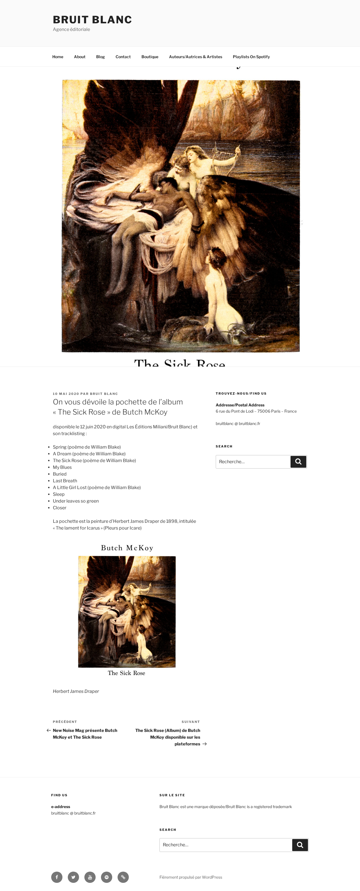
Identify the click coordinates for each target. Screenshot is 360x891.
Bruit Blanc (92, 19)
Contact (123, 56)
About (80, 56)
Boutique (149, 56)
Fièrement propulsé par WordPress (190, 877)
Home (57, 56)
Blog (100, 56)
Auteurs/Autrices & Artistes (195, 56)
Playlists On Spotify (251, 56)
